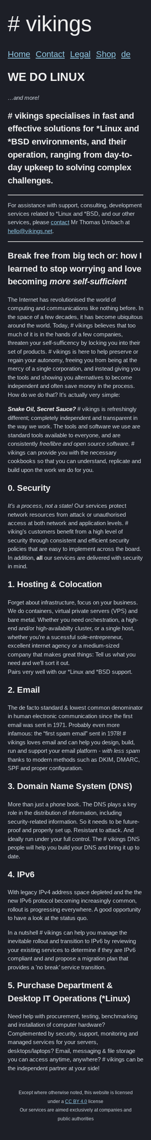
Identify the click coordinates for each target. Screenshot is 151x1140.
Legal (80, 54)
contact (60, 222)
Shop (106, 54)
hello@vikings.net (30, 231)
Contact (50, 54)
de (125, 54)
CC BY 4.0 (76, 1101)
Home (19, 54)
